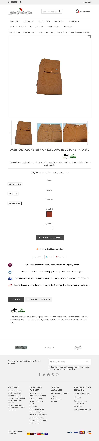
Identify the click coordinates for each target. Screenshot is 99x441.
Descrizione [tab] (15, 299)
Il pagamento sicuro (37, 409)
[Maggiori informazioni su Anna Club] (21, 347)
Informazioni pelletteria (38, 415)
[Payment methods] (79, 432)
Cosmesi (58, 21)
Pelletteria (42, 21)
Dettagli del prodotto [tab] (38, 299)
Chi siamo (33, 406)
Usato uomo (53, 26)
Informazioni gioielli (37, 412)
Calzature (72, 21)
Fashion (14, 21)
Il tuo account (56, 388)
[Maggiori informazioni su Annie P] (49, 347)
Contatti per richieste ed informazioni (38, 421)
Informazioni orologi (37, 417)
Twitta (50, 257)
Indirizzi (54, 402)
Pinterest (61, 257)
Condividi (38, 257)
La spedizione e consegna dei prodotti (38, 394)
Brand (67, 26)
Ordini (53, 396)
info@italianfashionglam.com (84, 410)
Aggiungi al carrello (49, 237)
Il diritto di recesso (36, 398)
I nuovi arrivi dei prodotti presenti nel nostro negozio (17, 400)
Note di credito (56, 399)
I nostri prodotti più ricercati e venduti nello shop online (16, 407)
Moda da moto (17, 26)
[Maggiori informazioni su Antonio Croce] (77, 347)
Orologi (27, 21)
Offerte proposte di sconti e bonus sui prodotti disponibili (15, 393)
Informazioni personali (59, 393)
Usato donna (36, 26)
